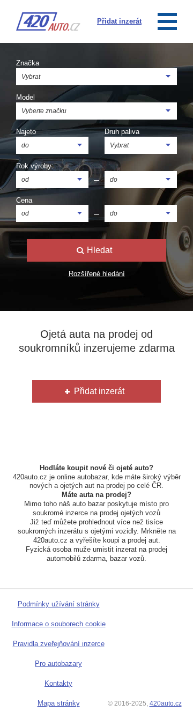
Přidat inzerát (98, 391)
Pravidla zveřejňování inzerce (59, 644)
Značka (27, 63)
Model (25, 97)
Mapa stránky (59, 703)
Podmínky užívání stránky (59, 604)
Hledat (98, 250)
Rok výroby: (35, 166)
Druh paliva (122, 132)
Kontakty (58, 683)
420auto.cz (166, 703)
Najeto (26, 132)
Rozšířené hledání (97, 274)
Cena (24, 200)
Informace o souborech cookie (59, 624)
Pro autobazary (58, 663)
